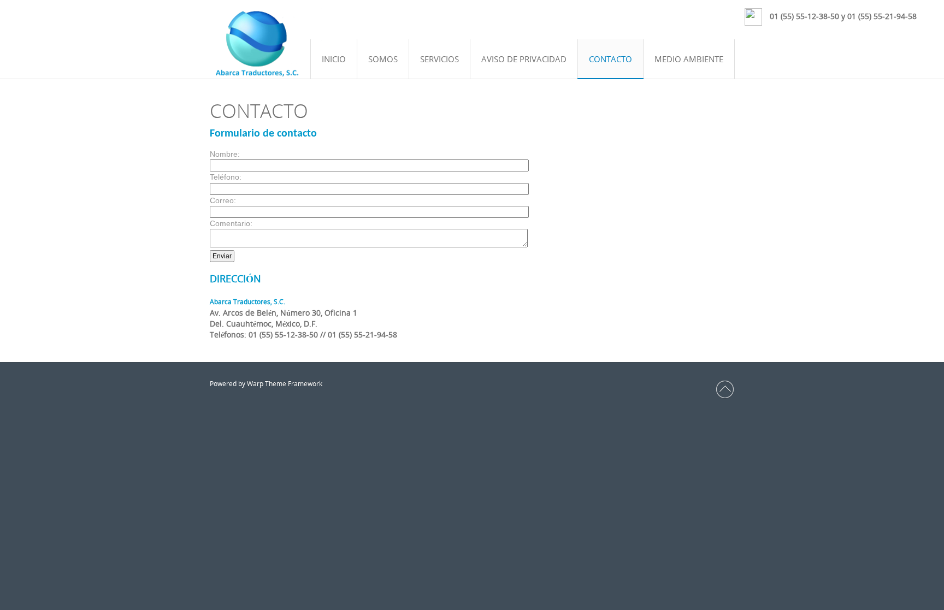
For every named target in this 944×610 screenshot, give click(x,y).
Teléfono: (225, 177)
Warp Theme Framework (284, 383)
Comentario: (231, 223)
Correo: (223, 200)
